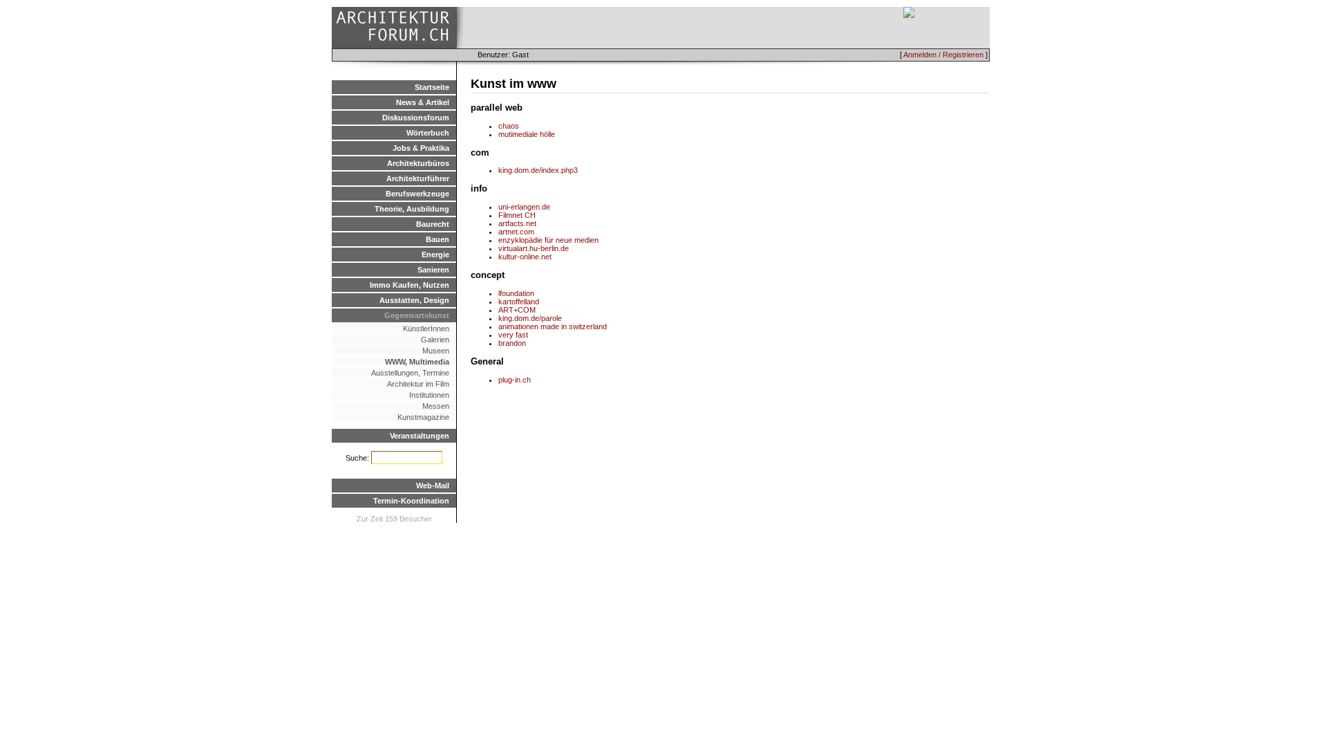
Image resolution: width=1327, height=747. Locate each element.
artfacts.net (517, 223)
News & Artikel (422, 102)
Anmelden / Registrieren (943, 54)
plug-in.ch (514, 380)
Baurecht (432, 224)
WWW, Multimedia (417, 362)
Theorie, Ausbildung (412, 209)
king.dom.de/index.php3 (538, 170)
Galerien (435, 339)
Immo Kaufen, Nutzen (409, 285)
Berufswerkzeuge (417, 194)
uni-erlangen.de (524, 207)
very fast (513, 335)
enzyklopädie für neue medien (548, 240)
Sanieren (433, 270)
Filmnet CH (517, 215)
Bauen (437, 239)
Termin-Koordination (411, 501)
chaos (508, 126)
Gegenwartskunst (416, 315)
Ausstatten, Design (414, 300)
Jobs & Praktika (421, 148)
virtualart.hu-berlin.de (533, 248)
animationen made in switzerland (552, 326)
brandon (512, 343)
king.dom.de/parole (530, 318)
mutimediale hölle (526, 134)
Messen (435, 406)
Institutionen (429, 395)
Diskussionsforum (415, 117)
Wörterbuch (427, 133)
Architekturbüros (418, 163)
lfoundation (516, 293)
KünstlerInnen (426, 328)
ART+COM (517, 310)
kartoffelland (518, 301)
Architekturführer (417, 178)
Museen (435, 351)
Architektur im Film (418, 384)
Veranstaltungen (419, 436)
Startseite (432, 87)
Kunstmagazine (423, 417)
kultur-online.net (525, 256)
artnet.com (516, 232)
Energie (435, 254)
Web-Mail (432, 485)
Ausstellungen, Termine (410, 373)
